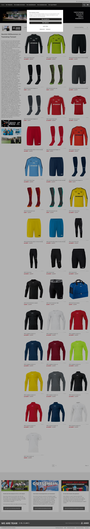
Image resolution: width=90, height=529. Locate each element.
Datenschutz (42, 29)
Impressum (48, 29)
